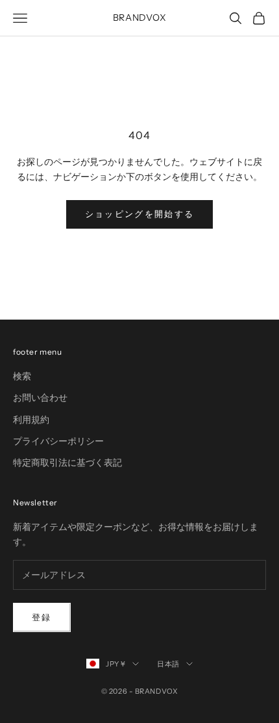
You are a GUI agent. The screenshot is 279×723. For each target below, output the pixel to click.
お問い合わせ (40, 397)
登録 (42, 617)
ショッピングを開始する (140, 214)
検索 (22, 376)
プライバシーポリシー (58, 441)
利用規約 (31, 419)
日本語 (168, 663)
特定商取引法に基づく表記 (67, 462)
